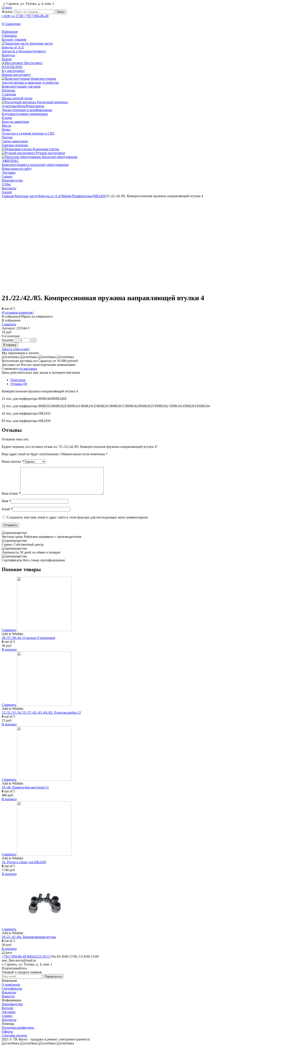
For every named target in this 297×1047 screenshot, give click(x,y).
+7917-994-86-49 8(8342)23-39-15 (26, 956)
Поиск (61, 11)
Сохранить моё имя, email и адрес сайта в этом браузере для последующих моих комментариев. (77, 517)
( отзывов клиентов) (17, 312)
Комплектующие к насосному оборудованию (35, 165)
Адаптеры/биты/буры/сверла (23, 106)
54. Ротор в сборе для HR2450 (24, 862)
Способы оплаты (14, 1035)
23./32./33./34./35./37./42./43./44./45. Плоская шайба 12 (41, 712)
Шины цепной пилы (17, 98)
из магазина (28, 368)
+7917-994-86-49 (25, 16)
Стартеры (9, 94)
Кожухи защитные (15, 121)
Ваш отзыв (11, 493)
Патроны (8, 90)
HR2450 (99, 196)
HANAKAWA (12, 67)
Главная (7, 196)
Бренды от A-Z (13, 47)
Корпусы (8, 55)
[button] (27, 316)
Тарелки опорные (15, 145)
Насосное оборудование (59, 157)
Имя (6, 501)
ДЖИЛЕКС (10, 161)
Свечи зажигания (15, 141)
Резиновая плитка (45, 149)
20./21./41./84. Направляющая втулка (29, 937)
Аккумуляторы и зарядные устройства (30, 82)
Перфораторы (82, 196)
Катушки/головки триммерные (25, 114)
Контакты (9, 188)
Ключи (7, 118)
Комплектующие (43, 78)
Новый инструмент (16, 75)
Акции (7, 192)
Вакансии (9, 992)
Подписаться (53, 976)
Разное (7, 59)
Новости (8, 996)
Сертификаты (12, 988)
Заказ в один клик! (16, 349)
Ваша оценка (13, 461)
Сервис (7, 176)
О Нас (6, 184)
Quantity (8, 340)
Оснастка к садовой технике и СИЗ (28, 133)
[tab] (152, 380)
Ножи (6, 129)
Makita (66, 196)
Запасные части (40, 43)
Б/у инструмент (13, 71)
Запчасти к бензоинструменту (24, 51)
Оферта (7, 1031)
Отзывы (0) (18, 384)
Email (7, 509)
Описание (17, 380)
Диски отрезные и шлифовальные (27, 110)
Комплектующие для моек (21, 86)
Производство (12, 180)
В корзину (10, 345)
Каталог (8, 1008)
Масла (6, 125)
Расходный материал (52, 102)
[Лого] (7, 7)
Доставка (8, 172)
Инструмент (33, 63)
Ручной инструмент (50, 153)
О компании (11, 984)
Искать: (7, 11)
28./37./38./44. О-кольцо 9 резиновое (28, 638)
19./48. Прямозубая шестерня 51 (25, 787)
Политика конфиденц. (18, 1027)
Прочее (7, 137)
